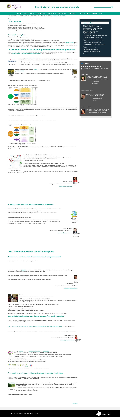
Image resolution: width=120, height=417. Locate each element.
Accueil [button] (19, 13)
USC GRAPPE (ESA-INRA (34, 351)
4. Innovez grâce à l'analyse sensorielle (93, 39)
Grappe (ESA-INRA (69, 42)
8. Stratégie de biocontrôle (90, 46)
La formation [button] (50, 13)
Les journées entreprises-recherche (92, 28)
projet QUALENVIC (19, 71)
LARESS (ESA (46, 351)
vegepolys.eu (95, 83)
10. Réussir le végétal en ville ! (91, 49)
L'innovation (14, 15)
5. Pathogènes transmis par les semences (94, 41)
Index (9, 15)
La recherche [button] (39, 13)
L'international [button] (72, 13)
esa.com (95, 100)
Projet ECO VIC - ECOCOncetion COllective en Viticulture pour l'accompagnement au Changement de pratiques (35, 326)
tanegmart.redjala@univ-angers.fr (97, 112)
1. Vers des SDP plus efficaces (91, 34)
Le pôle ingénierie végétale (90, 29)
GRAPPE (35, 69)
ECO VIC (21, 351)
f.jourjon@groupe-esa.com (65, 186)
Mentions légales (28, 413)
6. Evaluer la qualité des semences (92, 42)
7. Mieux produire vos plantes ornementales (94, 44)
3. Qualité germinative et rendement (93, 37)
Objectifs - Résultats (89, 25)
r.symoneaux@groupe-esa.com (64, 233)
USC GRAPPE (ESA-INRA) (32, 58)
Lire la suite (74, 403)
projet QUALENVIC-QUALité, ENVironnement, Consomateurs (26, 53)
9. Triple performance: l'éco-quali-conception (41, 15)
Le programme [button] (27, 13)
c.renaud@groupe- (97, 98)
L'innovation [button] (61, 13)
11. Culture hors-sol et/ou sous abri (92, 51)
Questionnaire (87, 53)
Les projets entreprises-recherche (92, 26)
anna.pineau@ (95, 81)
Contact (36, 413)
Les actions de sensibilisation (90, 31)
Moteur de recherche (17, 413)
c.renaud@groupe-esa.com (70, 288)
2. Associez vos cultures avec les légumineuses (95, 35)
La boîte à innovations (23, 15)
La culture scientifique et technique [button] (89, 13)
